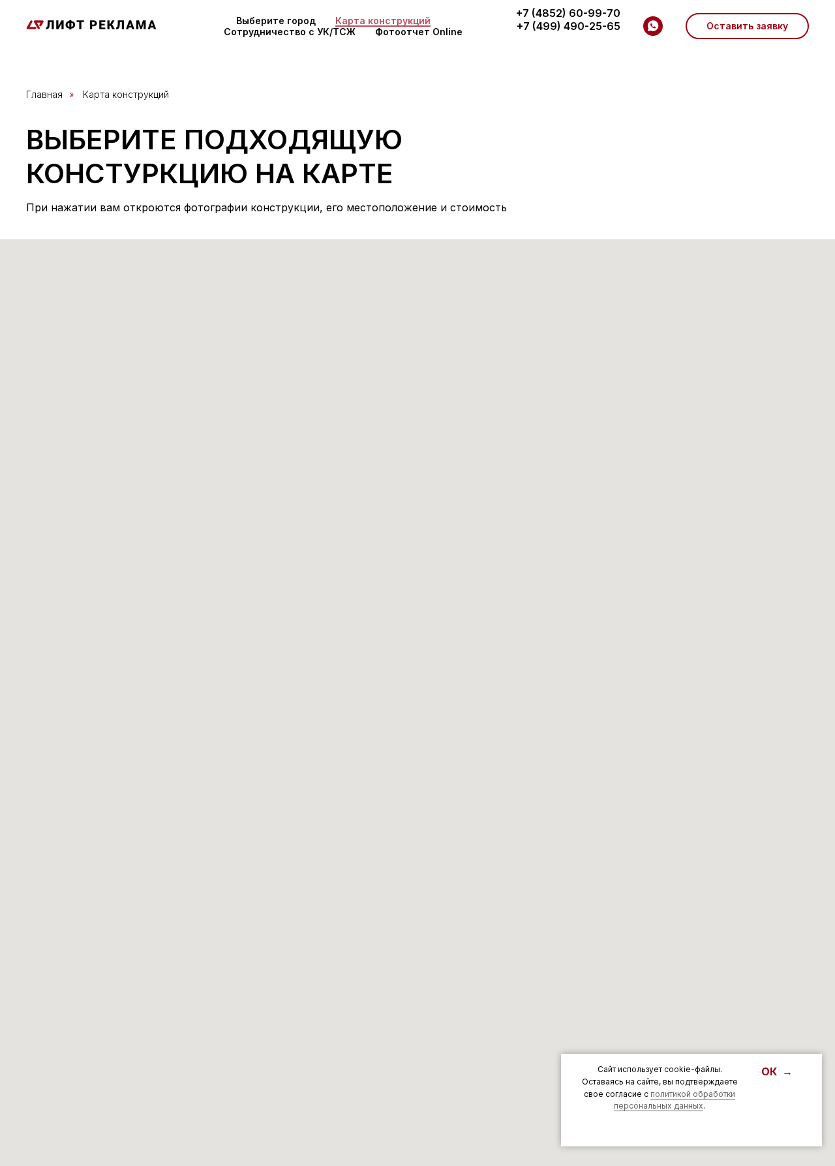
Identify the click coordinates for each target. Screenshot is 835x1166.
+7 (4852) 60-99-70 (568, 13)
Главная (44, 94)
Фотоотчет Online (419, 31)
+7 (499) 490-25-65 (568, 26)
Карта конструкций (383, 20)
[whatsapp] (653, 26)
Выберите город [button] (276, 20)
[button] (747, 26)
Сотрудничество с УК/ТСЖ (290, 31)
